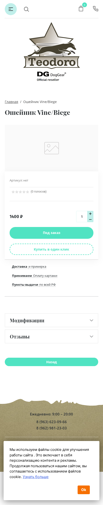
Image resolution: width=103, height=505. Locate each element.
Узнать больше (36, 476)
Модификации (27, 320)
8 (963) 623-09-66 (51, 422)
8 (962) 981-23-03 (51, 428)
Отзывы (20, 336)
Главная (11, 101)
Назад (51, 362)
